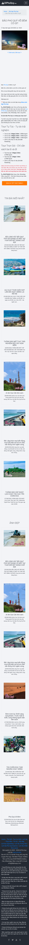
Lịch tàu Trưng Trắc (21, 843)
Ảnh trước (12, 52)
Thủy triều (9, 841)
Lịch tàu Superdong (7, 843)
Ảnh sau (18, 52)
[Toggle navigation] (26, 3)
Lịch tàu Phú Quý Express (10, 846)
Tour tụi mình (17, 839)
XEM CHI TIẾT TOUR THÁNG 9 (14, 183)
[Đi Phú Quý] (10, 3)
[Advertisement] (14, 68)
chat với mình (17, 852)
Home (3, 839)
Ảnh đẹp (21, 841)
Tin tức (15, 841)
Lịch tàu (24, 839)
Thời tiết (9, 839)
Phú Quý (6, 85)
